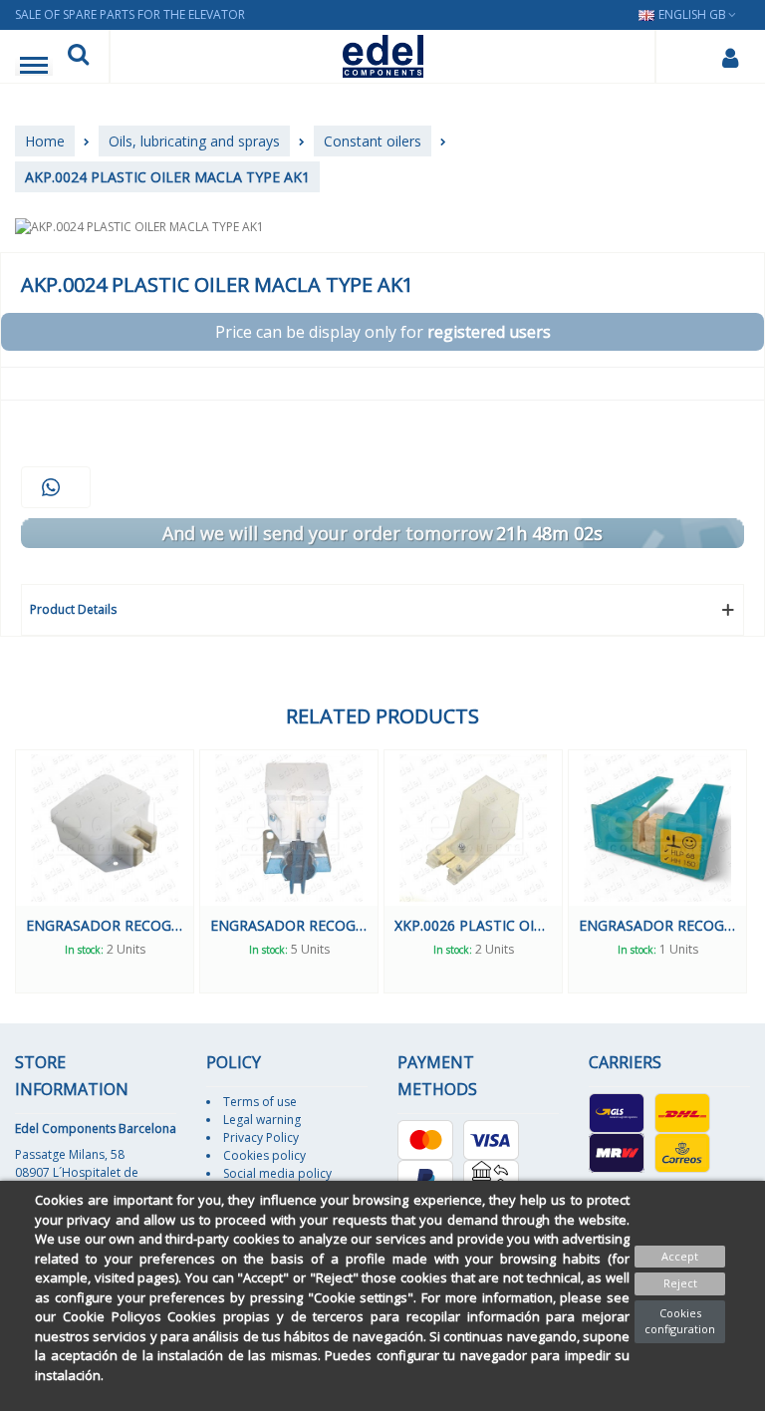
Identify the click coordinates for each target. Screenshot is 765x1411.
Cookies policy (264, 1155)
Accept (679, 1256)
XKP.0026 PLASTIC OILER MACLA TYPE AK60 (473, 925)
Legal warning (262, 1119)
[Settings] (729, 57)
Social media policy (277, 1173)
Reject (680, 1282)
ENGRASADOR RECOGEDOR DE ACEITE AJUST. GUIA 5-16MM (289, 925)
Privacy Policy (261, 1137)
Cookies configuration (679, 1321)
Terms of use (260, 1101)
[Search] (78, 57)
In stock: (84, 950)
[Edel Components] (383, 56)
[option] (104, 871)
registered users (489, 332)
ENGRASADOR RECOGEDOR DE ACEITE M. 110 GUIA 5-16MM (657, 925)
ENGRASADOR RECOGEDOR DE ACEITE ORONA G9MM (104, 925)
